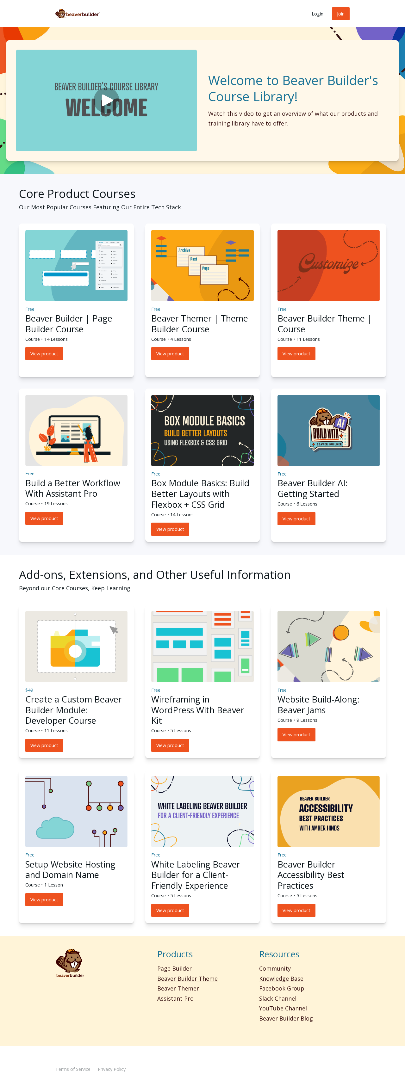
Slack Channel (277, 998)
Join (341, 14)
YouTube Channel (283, 1008)
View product (44, 354)
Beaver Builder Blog (286, 1018)
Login (317, 14)
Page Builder (174, 968)
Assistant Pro (175, 998)
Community (275, 968)
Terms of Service (72, 1069)
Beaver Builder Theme (187, 978)
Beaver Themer (178, 988)
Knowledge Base (281, 978)
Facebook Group (281, 988)
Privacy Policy (112, 1069)
